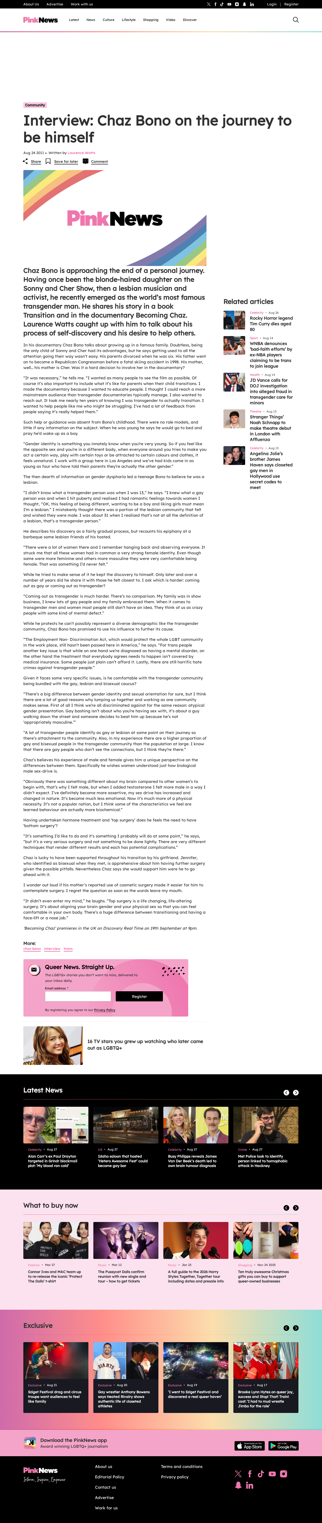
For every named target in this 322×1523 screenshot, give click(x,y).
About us (103, 1466)
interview (52, 948)
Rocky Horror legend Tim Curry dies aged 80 (271, 323)
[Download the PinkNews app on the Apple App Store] (250, 1446)
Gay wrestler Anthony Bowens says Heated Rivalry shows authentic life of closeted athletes (124, 1399)
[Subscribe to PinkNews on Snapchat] (238, 1486)
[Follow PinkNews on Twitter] (238, 1475)
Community (35, 105)
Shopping (150, 20)
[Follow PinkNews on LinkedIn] (252, 4)
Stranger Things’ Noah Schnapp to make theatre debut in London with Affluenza (270, 428)
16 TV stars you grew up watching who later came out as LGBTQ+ (145, 1044)
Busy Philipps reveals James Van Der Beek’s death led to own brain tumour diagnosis (192, 1161)
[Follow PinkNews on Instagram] (283, 1475)
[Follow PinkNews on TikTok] (261, 1475)
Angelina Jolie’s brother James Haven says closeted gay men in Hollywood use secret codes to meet (271, 470)
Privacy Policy (104, 1010)
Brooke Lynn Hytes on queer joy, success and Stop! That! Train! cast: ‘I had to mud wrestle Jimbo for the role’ (265, 1399)
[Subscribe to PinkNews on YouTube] (272, 1475)
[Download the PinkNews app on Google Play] (283, 1446)
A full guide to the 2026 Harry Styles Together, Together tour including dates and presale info (196, 1276)
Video (170, 20)
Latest (74, 20)
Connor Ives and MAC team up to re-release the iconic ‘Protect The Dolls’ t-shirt (55, 1276)
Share (36, 161)
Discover (190, 20)
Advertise (54, 4)
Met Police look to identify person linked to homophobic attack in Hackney (263, 1161)
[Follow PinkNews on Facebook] (249, 1475)
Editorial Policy (109, 1476)
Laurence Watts (81, 153)
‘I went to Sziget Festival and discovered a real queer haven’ (195, 1394)
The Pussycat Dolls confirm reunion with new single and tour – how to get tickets (122, 1276)
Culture (108, 20)
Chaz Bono (32, 948)
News (91, 20)
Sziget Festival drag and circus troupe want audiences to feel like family (54, 1397)
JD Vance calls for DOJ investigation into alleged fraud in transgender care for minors (271, 391)
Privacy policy (175, 1476)
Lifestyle (129, 20)
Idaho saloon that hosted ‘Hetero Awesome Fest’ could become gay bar (123, 1161)
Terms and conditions (181, 1466)
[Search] (296, 20)
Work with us (82, 4)
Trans (68, 948)
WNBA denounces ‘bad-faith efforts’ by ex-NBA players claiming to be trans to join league (271, 355)
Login (272, 4)
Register (291, 4)
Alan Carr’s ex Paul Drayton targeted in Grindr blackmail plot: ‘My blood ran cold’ (52, 1161)
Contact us (105, 1487)
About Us (31, 4)
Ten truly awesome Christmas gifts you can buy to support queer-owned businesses (263, 1276)
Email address (62, 988)
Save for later (66, 161)
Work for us (106, 1507)
